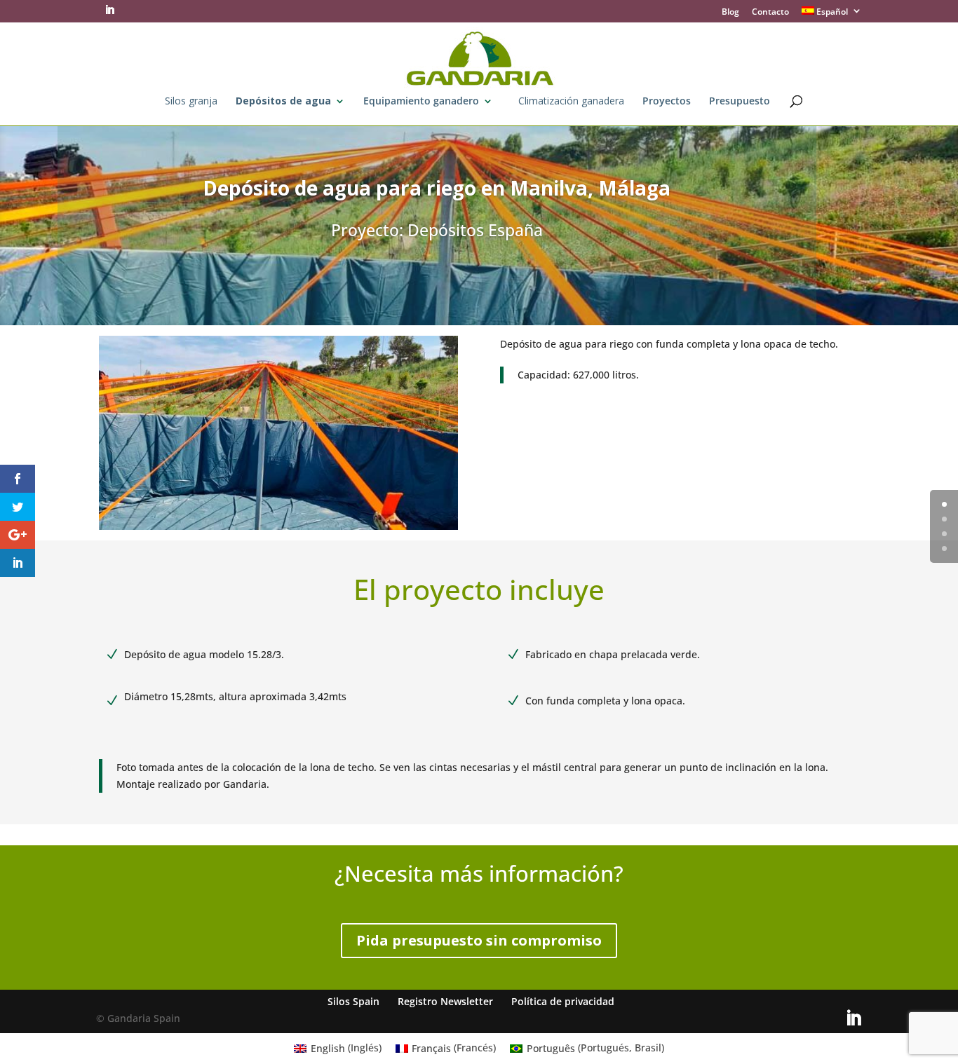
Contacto (770, 13)
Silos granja (191, 101)
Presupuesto (739, 101)
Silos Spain (353, 1001)
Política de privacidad (562, 1001)
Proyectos (666, 101)
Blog (730, 13)
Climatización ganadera (571, 101)
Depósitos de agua (283, 101)
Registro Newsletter (445, 1001)
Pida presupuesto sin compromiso (479, 940)
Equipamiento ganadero (421, 101)
